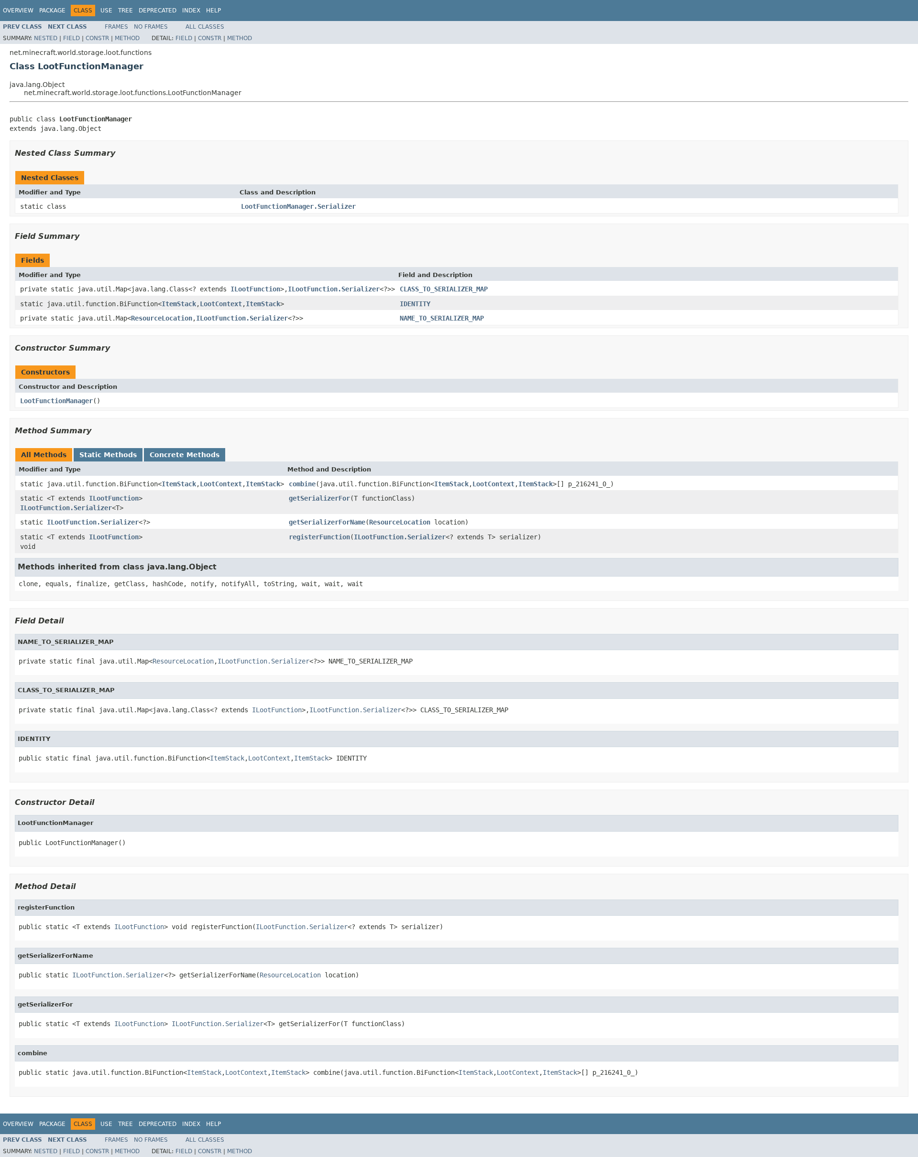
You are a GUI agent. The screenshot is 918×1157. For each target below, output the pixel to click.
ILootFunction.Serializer (334, 289)
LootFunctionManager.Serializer (298, 206)
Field (71, 38)
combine (302, 484)
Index (191, 10)
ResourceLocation (161, 318)
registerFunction (319, 537)
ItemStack (179, 304)
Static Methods (108, 455)
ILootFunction (255, 289)
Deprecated (157, 10)
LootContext (221, 304)
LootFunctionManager (56, 401)
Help (213, 10)
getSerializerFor (319, 498)
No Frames (151, 26)
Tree (125, 10)
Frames (116, 26)
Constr (97, 38)
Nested (45, 38)
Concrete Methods (184, 455)
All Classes (205, 26)
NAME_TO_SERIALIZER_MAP (442, 318)
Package (52, 10)
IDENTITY (415, 304)
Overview (18, 10)
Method (127, 38)
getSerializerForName (327, 522)
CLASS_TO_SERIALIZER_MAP (444, 289)
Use (106, 10)
